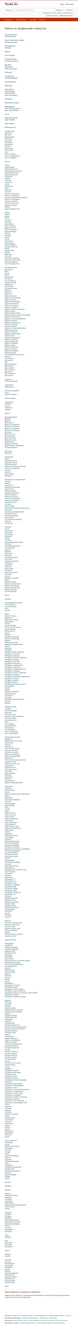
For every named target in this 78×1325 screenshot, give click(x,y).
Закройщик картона (11, 460)
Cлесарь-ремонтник (11, 42)
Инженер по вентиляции (12, 487)
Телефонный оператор (12, 1146)
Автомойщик (9, 144)
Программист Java (10, 883)
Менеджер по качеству (12, 659)
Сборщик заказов (10, 1008)
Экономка (8, 1262)
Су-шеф (7, 1127)
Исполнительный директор (13, 519)
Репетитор (8, 976)
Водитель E (8, 294)
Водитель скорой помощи (13, 334)
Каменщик (8, 527)
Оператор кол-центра (11, 752)
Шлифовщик (9, 1246)
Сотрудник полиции (11, 1076)
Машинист (8, 635)
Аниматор (8, 180)
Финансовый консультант (12, 1222)
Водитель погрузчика (11, 324)
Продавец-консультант (12, 907)
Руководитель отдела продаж (14, 989)
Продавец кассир (10, 900)
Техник (7, 1154)
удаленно (8, 1190)
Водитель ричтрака (11, 326)
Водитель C (8, 292)
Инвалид (7, 481)
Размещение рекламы (26, 1315)
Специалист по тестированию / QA (15, 1102)
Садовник (8, 1000)
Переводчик (8, 798)
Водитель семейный (11, 332)
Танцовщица (9, 1142)
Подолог (7, 832)
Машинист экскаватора (12, 638)
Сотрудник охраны (10, 1074)
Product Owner (9, 89)
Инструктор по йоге (11, 514)
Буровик (7, 252)
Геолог (7, 392)
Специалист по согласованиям (14, 1101)
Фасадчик (8, 1214)
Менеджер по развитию (12, 674)
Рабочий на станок (10, 936)
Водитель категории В (11, 303)
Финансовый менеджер (12, 1224)
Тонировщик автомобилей (13, 1167)
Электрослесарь (10, 1282)
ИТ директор (9, 523)
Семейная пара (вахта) (12, 1025)
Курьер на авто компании (13, 584)
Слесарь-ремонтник (11, 1055)
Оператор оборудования (12, 756)
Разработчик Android (11, 947)
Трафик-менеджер (10, 1174)
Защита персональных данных (56, 1315)
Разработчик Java (10, 953)
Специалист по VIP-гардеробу (14, 1085)
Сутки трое (8, 1135)
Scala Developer (10, 106)
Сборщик (7, 1006)
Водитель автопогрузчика (13, 298)
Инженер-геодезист (11, 495)
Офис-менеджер (10, 773)
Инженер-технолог (10, 502)
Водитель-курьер (10, 345)
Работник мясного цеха (12, 924)
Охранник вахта (10, 781)
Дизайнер (8, 419)
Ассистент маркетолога (12, 195)
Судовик (7, 1129)
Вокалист (7, 356)
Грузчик (7, 406)
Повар (7, 811)
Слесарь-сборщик (10, 1059)
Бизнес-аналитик (10, 226)
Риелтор (7, 977)
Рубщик (7, 981)
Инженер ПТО (9, 489)
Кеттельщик (8, 532)
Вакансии (9, 10)
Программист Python (11, 888)
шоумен (7, 1250)
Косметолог (8, 570)
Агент (6, 152)
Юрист (7, 1286)
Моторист (8, 701)
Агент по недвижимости (12, 156)
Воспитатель (9, 360)
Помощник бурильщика (12, 841)
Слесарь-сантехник (11, 1057)
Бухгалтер (8, 256)
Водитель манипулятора (12, 317)
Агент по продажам (11, 158)
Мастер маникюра (10, 625)
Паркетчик (8, 788)
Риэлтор (7, 979)
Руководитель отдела (11, 987)
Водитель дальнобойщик (12, 301)
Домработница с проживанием (14, 445)
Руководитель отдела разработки (15, 991)
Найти (69, 10)
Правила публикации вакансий (44, 1323)
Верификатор (9, 284)
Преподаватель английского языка (15, 870)
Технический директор (12, 1155)
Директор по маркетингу (12, 425)
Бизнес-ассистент (10, 228)
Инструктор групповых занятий (14, 512)
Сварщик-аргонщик (11, 1017)
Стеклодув (8, 1108)
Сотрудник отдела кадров (13, 1072)
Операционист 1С (10, 767)
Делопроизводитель (11, 417)
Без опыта (8, 220)
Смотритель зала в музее (13, 1063)
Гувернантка (8, 407)
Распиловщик (9, 959)
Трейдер (7, 1176)
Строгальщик (9, 1119)
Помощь (42, 19)
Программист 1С (10, 879)
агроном (7, 161)
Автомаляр (8, 139)
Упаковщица (8, 1201)
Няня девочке (9, 727)
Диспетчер (8, 432)
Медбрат (7, 640)
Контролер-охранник (11, 557)
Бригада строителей (11, 247)
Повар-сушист (9, 830)
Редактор (7, 968)
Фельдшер (8, 1218)
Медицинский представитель (14, 644)
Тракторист (8, 1173)
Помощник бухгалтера (12, 843)
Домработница (9, 442)
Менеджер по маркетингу (13, 663)
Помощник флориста (11, 852)
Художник (8, 1237)
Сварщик (7, 1013)
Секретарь (8, 1021)
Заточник (7, 470)
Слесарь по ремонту (11, 1051)
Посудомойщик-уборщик (12, 862)
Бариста (7, 214)
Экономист (8, 1260)
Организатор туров (11, 769)
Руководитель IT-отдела (12, 985)
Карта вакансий (47, 13)
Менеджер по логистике (12, 661)
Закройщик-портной (11, 462)
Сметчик (7, 1061)
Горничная (8, 404)
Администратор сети (11, 175)
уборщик (7, 1182)
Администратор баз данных (13, 171)
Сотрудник (8, 1068)
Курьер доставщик (10, 582)
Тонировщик (8, 1165)
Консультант (8, 553)
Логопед (7, 610)
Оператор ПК (9, 758)
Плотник (7, 809)
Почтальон (8, 864)
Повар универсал (10, 824)
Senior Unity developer (11, 110)
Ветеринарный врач (11, 288)
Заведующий (9, 457)
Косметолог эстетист (11, 572)
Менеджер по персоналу (12, 667)
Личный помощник (10, 606)
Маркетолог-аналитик (11, 620)
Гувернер (8, 409)
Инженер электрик (10, 491)
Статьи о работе (53, 1318)
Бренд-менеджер (10, 245)
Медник (7, 646)
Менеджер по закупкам (12, 656)
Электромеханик (10, 1275)
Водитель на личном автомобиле (15, 318)
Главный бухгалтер (11, 394)
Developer (8, 48)
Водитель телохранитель (12, 337)
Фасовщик (8, 1216)
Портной (7, 858)
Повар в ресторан (10, 815)
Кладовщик (8, 536)
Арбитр (7, 184)
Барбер (7, 212)
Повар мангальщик (11, 822)
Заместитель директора (12, 468)
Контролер (8, 555)
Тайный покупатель (11, 1140)
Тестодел (8, 1152)
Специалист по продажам (13, 1095)
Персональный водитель (12, 799)
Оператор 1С (9, 746)
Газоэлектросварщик (11, 381)
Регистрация (69, 4)
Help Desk (8, 65)
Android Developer (10, 36)
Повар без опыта (10, 813)
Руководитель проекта (12, 995)
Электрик (7, 1271)
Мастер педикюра (10, 629)
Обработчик (8, 739)
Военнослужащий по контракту (14, 354)
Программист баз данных (13, 892)
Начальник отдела (10, 714)
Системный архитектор (12, 1048)
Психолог (8, 917)
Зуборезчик (8, 476)
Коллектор (8, 540)
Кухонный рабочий (10, 591)
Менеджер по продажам (12, 671)
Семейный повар (10, 1032)
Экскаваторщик (9, 1263)
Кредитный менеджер (11, 578)
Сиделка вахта (9, 1036)
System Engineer (10, 120)
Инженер (7, 483)
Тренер (7, 1178)
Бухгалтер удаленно (11, 262)
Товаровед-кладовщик (12, 1161)
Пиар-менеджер (10, 805)
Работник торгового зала (12, 928)
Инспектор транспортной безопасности (17, 508)
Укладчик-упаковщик (11, 1195)
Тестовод (7, 1150)
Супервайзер (9, 1133)
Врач (6, 362)
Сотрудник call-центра (12, 1070)
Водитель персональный (12, 322)
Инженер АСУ (9, 485)
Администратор (9, 167)
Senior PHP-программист (12, 108)
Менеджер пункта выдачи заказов (15, 684)
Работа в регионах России (48, 1320)
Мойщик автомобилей (12, 692)
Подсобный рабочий (11, 835)
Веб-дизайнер (9, 277)
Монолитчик (8, 695)
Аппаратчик (8, 182)
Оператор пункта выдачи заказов (15, 760)
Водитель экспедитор (11, 343)
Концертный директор (11, 561)
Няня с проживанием (11, 731)
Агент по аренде (10, 154)
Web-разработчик (10, 127)
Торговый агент (9, 1169)
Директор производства (12, 430)
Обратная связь (16, 1315)
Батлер (7, 218)
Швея (6, 1241)
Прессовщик (8, 873)
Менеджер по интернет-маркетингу (16, 657)
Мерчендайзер (9, 686)
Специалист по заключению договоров (17, 1089)
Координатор (9, 563)
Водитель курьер (10, 311)
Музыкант (8, 703)
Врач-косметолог (10, 373)
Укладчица (8, 1197)
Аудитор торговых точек (12, 209)
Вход (61, 4)
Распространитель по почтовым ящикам (17, 960)
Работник (8, 921)
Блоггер (7, 237)
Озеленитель (9, 743)
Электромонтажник (11, 1277)
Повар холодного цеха (12, 826)
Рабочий (7, 932)
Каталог (54, 13)
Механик (7, 688)
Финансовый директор (12, 1220)
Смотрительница (10, 1065)
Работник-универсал (11, 930)
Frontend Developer (11, 59)
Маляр (7, 614)
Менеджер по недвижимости (14, 665)
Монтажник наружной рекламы (14, 699)
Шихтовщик (8, 1244)
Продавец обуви (10, 904)
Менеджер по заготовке (12, 654)
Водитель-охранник (11, 349)
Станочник (8, 1106)
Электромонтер (9, 1279)
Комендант (8, 544)
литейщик (8, 599)
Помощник (8, 839)
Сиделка (7, 1034)
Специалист (8, 1082)
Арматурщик (9, 186)
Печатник (8, 801)
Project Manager (10, 91)
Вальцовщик (8, 269)
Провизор (8, 875)
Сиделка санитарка (11, 1042)
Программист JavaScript (12, 885)
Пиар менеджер (10, 803)
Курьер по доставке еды (12, 587)
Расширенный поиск (68, 13)
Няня (6, 722)
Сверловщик (9, 1019)
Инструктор (8, 510)
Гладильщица (9, 402)
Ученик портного (10, 1207)
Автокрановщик (9, 137)
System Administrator (11, 118)
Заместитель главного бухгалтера (15, 466)
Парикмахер (8, 786)
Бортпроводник (9, 243)
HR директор (9, 67)
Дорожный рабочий (11, 447)
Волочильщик (9, 358)
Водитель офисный (11, 320)
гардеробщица (9, 387)
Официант (8, 775)
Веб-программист (10, 281)
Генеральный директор (12, 390)
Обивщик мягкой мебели (12, 737)
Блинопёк (8, 235)
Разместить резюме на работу (20, 1320)
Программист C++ (10, 881)
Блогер (7, 239)
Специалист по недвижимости (14, 1091)
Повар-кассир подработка (13, 828)
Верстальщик (9, 286)
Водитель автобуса (11, 296)
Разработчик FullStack (11, 949)
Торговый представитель (12, 1171)
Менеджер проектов (11, 682)
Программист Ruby (11, 890)
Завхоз (7, 459)
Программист (9, 877)
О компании (68, 1315)
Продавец (8, 896)
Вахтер (7, 273)
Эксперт (7, 1269)
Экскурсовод (9, 1265)
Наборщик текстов (10, 707)
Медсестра (8, 648)
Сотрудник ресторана (11, 1078)
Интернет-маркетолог (11, 515)
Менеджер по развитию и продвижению (17, 676)
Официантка (9, 777)
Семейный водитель (11, 1030)
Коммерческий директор (12, 546)
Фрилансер (8, 1231)
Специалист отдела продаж (13, 1084)
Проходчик (8, 915)
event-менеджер (10, 55)
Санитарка (8, 1002)
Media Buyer (8, 86)
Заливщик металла (11, 464)
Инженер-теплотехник (12, 500)
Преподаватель (9, 868)
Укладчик (7, 1193)
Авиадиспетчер (9, 131)
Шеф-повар (8, 1243)
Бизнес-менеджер (10, 231)
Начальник (8, 712)
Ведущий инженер (10, 282)
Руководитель (9, 983)
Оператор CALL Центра (12, 748)
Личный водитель (10, 604)
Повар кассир (9, 820)
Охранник (8, 779)
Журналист (8, 453)
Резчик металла (10, 970)
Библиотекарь (9, 224)
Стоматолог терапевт (11, 1114)
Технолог (7, 1157)
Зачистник (8, 472)
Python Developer (10, 93)
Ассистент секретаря (11, 201)
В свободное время (11, 267)
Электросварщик (10, 1280)
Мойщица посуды (10, 693)
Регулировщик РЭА (11, 966)
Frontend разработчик (11, 61)
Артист (7, 188)
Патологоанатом (10, 790)
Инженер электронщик (12, 493)
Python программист (11, 95)
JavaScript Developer (11, 78)
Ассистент (8, 192)
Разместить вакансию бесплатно (27, 1323)
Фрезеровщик (9, 1229)
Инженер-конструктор (11, 496)
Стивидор (8, 1110)
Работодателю (21, 19)
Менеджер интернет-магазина (14, 652)
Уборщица (8, 1186)
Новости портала (44, 1318)
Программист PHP (10, 887)
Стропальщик (9, 1123)
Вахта (6, 271)
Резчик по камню (10, 972)
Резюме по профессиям (59, 1323)
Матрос (7, 633)
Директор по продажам (12, 428)
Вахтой (7, 275)
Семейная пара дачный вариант (15, 1029)
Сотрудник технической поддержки (16, 1080)
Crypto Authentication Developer (14, 40)
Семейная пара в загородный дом (15, 1027)
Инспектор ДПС (9, 506)
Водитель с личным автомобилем (15, 328)
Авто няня (8, 135)
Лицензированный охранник (13, 603)
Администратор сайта (11, 173)
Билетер (7, 233)
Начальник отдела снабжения (14, 716)
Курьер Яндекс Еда (11, 589)
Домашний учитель (11, 440)
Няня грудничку (9, 724)
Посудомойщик (9, 860)
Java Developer (9, 76)
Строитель (8, 1121)
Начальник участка (10, 720)
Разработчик (9, 945)
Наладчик (8, 709)
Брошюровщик (9, 250)
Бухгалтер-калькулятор (12, 264)
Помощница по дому (11, 856)
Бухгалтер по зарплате (12, 258)
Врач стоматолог (10, 370)
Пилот (7, 807)
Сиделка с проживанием (12, 1040)
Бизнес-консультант (11, 229)
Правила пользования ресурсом (30, 1318)
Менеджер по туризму (12, 680)
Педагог (7, 792)
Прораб (7, 913)
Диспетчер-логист (10, 436)
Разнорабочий (9, 943)
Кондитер (8, 549)
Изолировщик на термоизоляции (15, 479)
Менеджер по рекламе (12, 678)
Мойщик (7, 690)
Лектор (7, 595)
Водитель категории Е (11, 305)
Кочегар (7, 576)
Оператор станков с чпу (12, 763)
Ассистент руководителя (12, 199)
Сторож (7, 1116)
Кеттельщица (9, 534)
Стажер (7, 1104)
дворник (7, 413)
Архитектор (8, 190)
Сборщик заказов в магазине (14, 1010)
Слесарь (7, 1049)
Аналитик (8, 178)
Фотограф (8, 1227)
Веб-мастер (8, 279)
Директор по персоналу (12, 426)
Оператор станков (10, 762)
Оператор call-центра (11, 750)
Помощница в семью (11, 854)
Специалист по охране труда (14, 1093)
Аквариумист (9, 176)
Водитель (8, 290)
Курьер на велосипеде (12, 585)
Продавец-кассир (10, 905)
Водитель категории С (12, 307)
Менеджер (8, 650)
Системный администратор (13, 1044)
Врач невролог (9, 366)
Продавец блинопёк (11, 898)
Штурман (7, 1256)
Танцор (7, 1144)
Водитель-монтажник (11, 347)
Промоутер (8, 911)
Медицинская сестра (11, 642)
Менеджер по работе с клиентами (15, 673)
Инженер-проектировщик (12, 498)
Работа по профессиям (62, 1320)
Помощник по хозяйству (12, 847)
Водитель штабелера (11, 339)
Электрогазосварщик (11, 1273)
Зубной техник (9, 474)
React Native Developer (12, 103)
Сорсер (7, 1066)
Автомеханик (9, 142)
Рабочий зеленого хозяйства (14, 934)
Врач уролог (8, 371)
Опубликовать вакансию (65, 15)
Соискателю (9, 19)
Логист (7, 608)
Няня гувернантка (10, 726)
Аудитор (7, 207)
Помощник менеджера (12, 845)
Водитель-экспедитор (11, 351)
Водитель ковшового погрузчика (15, 309)
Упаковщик (8, 1199)
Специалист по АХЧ (11, 1087)
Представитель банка (11, 866)
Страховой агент (10, 1118)
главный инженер (10, 398)
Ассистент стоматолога (12, 203)
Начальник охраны (10, 718)
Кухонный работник (11, 34)
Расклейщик (8, 955)
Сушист (7, 1137)
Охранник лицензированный (14, 782)
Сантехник (8, 1004)
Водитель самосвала (11, 330)
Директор (8, 421)
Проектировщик (10, 909)
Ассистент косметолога (12, 193)
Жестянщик (8, 451)
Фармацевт (8, 1212)
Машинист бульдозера (12, 637)
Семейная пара (10, 1023)
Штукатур (8, 1254)
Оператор (8, 745)
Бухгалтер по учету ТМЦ (12, 260)
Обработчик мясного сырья (13, 741)
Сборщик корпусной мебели (13, 1012)
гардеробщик (9, 385)
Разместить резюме (52, 15)
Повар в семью (9, 816)
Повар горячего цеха (11, 818)
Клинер (7, 538)
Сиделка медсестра (11, 1038)
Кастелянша (8, 531)
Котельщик (8, 574)
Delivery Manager (10, 46)
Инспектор (8, 504)
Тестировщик (9, 1148)
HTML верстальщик (11, 68)
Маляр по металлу (10, 616)
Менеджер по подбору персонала (15, 669)
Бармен (7, 216)
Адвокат (7, 165)
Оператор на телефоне (12, 754)
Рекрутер (7, 974)
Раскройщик (8, 957)
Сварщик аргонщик (11, 1015)
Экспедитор (8, 1267)
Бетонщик (8, 222)
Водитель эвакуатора (11, 341)
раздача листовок (10, 940)
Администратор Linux (11, 169)
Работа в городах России (35, 1320)
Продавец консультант (12, 902)
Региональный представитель (14, 964)
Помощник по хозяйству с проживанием (17, 849)
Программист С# (10, 894)
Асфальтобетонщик (11, 205)
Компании (59, 13)
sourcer (7, 114)
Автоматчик (8, 140)
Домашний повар (10, 438)
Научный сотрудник (11, 710)
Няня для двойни (10, 729)
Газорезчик (8, 379)
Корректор (8, 567)
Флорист (7, 1226)
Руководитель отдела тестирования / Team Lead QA (21, 993)
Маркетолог (8, 618)
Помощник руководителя (12, 851)
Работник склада (10, 926)
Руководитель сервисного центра (15, 996)
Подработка (8, 834)
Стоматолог (8, 1112)
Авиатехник (8, 133)
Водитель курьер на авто (12, 313)
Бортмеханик (9, 241)
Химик (7, 1235)
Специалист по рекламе (12, 1099)
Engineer (7, 51)
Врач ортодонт (9, 368)
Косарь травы (9, 568)
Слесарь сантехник (11, 1053)
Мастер (7, 623)
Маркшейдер (9, 621)
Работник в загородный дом (13, 923)
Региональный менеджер (12, 962)
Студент (7, 1125)
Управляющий (9, 1203)
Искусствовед (9, 517)
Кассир (7, 529)
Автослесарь (9, 148)
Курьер (7, 580)
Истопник (8, 521)
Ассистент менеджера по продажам (16, 197)
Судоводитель (9, 1131)
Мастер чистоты (10, 631)
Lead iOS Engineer (10, 82)
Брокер (7, 248)
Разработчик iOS (10, 951)
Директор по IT (9, 423)
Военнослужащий (10, 353)
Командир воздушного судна (14, 542)
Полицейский (9, 837)
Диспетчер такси (10, 434)
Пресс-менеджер (10, 871)
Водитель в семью (10, 300)
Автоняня (8, 146)
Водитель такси (9, 336)
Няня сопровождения (11, 733)
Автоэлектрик (9, 150)
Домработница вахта (11, 443)
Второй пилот (9, 375)
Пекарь (7, 796)
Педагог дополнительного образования (17, 794)
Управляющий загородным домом (15, 1205)
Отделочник (8, 771)
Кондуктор (8, 551)
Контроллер (8, 559)
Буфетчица (8, 254)
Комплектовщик (10, 548)
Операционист (9, 765)
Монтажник (8, 697)
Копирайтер (8, 565)
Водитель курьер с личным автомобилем (17, 315)
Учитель (7, 1208)
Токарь (7, 1163)
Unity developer (9, 123)
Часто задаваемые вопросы (40, 1315)
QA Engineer (8, 99)
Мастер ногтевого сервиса (13, 627)
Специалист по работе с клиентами (16, 1097)
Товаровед (8, 1159)
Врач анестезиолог (11, 364)
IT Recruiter (8, 72)
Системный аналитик (11, 1046)
